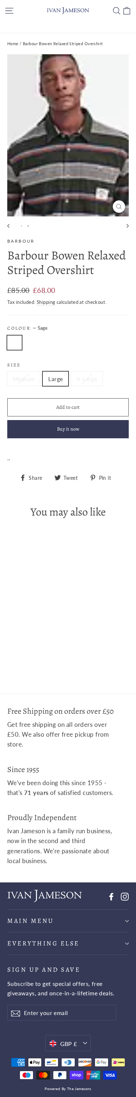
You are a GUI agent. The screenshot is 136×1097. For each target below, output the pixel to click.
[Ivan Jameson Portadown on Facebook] (111, 896)
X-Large (87, 378)
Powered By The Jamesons (68, 1088)
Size (14, 365)
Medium (23, 378)
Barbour (21, 241)
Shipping (46, 302)
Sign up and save (43, 969)
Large (55, 378)
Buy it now (68, 429)
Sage (14, 343)
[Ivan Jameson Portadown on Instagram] (125, 896)
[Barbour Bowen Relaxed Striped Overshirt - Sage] (11, 657)
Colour (27, 328)
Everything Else (43, 943)
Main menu (30, 920)
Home (12, 43)
